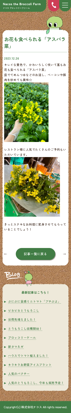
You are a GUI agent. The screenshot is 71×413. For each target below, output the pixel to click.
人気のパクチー (19, 374)
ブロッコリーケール (22, 337)
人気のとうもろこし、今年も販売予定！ (36, 383)
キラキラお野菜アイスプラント (30, 365)
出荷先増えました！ (22, 319)
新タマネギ (16, 346)
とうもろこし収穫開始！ (25, 328)
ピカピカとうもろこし (23, 310)
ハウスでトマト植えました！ (28, 355)
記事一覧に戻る (35, 253)
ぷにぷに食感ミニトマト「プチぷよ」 (34, 301)
